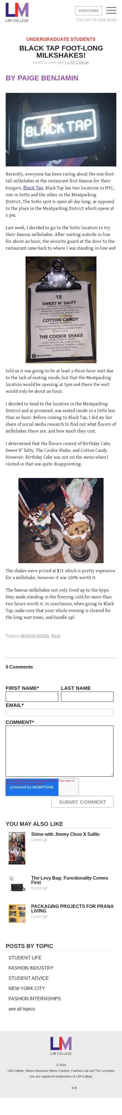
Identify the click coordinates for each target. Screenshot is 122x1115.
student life (25, 957)
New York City (27, 988)
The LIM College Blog (96, 20)
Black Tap (33, 187)
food (55, 635)
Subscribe (89, 11)
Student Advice (29, 978)
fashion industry (31, 968)
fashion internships (35, 998)
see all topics (22, 1009)
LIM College (17, 13)
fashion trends (35, 635)
